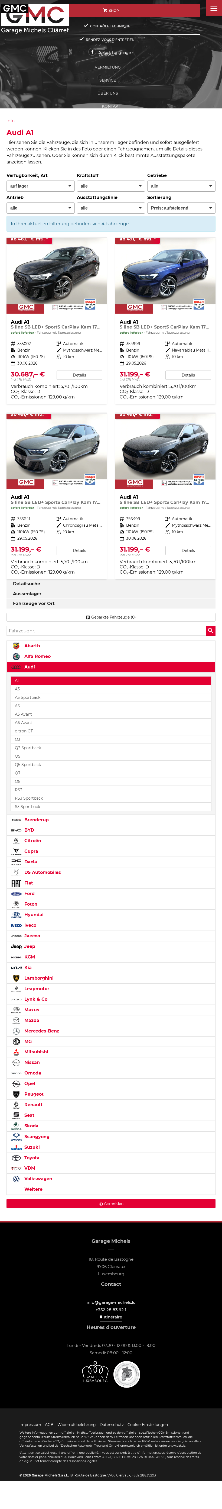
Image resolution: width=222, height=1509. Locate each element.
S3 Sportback (27, 806)
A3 (17, 689)
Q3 (17, 739)
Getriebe (157, 175)
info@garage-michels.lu (111, 1302)
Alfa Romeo (37, 656)
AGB (49, 1424)
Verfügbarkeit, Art (27, 175)
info (10, 120)
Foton (30, 904)
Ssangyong (36, 1136)
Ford (29, 893)
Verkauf (107, 54)
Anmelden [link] (113, 1203)
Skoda (30, 1125)
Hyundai (33, 914)
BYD (28, 830)
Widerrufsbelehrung (76, 1424)
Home (108, 41)
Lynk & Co (35, 999)
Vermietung (108, 67)
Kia (27, 967)
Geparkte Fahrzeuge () (113, 617)
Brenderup (36, 819)
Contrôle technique (110, 26)
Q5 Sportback (28, 764)
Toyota (31, 1157)
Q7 (17, 773)
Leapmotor (36, 988)
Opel (29, 1083)
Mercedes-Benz (41, 1031)
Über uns (107, 93)
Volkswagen (37, 1178)
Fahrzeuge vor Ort (34, 603)
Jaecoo (31, 935)
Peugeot (33, 1094)
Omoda (32, 1073)
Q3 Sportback (28, 747)
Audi (29, 667)
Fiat (28, 883)
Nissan (31, 1062)
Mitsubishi (35, 1051)
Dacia (30, 861)
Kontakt (111, 106)
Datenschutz (112, 1424)
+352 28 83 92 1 (111, 1309)
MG (27, 1041)
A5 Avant (23, 714)
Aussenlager (27, 593)
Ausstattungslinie (97, 197)
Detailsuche (26, 583)
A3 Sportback (27, 697)
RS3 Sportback (29, 798)
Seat (28, 1115)
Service (107, 80)
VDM (29, 1168)
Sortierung (159, 197)
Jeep (29, 946)
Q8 (18, 781)
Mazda (31, 1020)
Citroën (32, 840)
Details (79, 375)
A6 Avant (23, 722)
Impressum (30, 1424)
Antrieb (15, 197)
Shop (114, 11)
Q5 (17, 756)
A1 (17, 680)
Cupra (30, 851)
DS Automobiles (42, 872)
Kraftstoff (88, 175)
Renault (33, 1104)
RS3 (18, 789)
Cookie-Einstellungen (148, 1424)
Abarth (31, 645)
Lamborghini (38, 978)
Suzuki (31, 1147)
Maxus (31, 1009)
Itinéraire (113, 1317)
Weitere (33, 1189)
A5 (17, 705)
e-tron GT (24, 731)
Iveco (29, 925)
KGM (29, 957)
